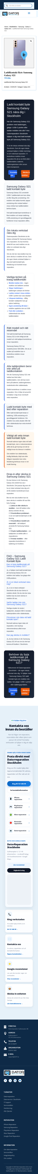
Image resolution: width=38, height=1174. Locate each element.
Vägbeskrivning (19, 870)
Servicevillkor (8, 1152)
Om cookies (8, 1158)
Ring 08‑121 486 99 (19, 784)
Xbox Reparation (9, 1133)
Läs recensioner (19, 865)
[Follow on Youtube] (20, 1080)
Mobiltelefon (13, 26)
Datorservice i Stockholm (12, 1099)
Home (6, 26)
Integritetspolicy (9, 1155)
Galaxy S (27, 26)
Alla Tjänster (8, 1111)
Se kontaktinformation (19, 790)
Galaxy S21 (7, 28)
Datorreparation (9, 1096)
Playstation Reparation (11, 1130)
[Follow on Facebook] (5, 1080)
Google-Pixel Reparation (12, 1136)
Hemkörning (8, 1108)
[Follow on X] (10, 1080)
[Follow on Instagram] (15, 1080)
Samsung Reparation (11, 1127)
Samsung (21, 26)
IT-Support (7, 1102)
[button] (31, 41)
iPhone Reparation (10, 1124)
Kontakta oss (13, 173)
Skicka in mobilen (25, 173)
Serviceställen (8, 1105)
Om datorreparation (10, 1149)
